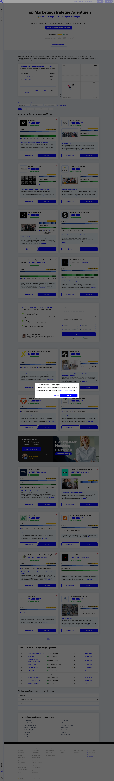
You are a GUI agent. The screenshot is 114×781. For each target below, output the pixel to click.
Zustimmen (68, 395)
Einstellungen (56, 395)
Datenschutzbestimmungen (66, 390)
